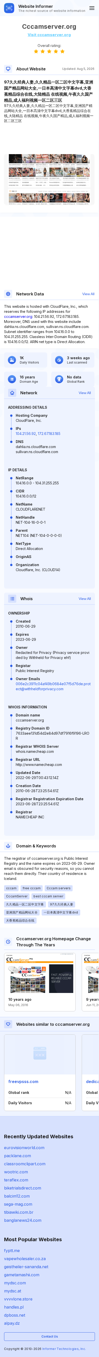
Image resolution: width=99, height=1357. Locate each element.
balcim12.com (17, 1196)
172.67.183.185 (49, 433)
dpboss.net (14, 1315)
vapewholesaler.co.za (25, 1258)
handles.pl (14, 1307)
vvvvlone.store (18, 1298)
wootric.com (16, 1171)
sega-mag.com (18, 1204)
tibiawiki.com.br (19, 1212)
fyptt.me (12, 1250)
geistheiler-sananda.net (26, 1266)
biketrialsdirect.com (22, 1187)
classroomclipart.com (24, 1163)
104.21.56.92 (26, 433)
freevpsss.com (23, 1081)
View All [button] (88, 294)
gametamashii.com (21, 1274)
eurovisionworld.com (24, 1147)
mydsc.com (15, 1282)
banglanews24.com (22, 1220)
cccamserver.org (18, 316)
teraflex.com (16, 1179)
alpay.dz (12, 1323)
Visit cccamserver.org (49, 34)
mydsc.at (12, 1290)
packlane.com (17, 1155)
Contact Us (49, 1336)
